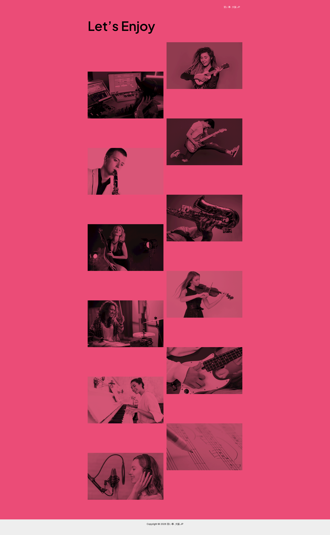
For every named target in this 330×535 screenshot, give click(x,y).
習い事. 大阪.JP (232, 7)
